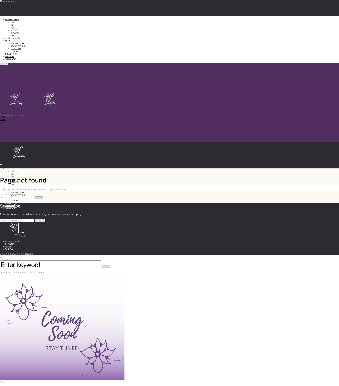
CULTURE (14, 51)
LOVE (13, 22)
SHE (12, 27)
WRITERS (9, 56)
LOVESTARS (11, 54)
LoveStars (10, 244)
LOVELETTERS (12, 19)
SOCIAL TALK (16, 49)
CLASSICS (15, 33)
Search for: (4, 195)
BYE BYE (14, 30)
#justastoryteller (13, 38)
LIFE (12, 35)
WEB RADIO (10, 59)
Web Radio (10, 249)
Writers (8, 246)
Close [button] (3, 382)
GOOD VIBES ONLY (18, 46)
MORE (8, 40)
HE (12, 25)
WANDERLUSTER (17, 43)
